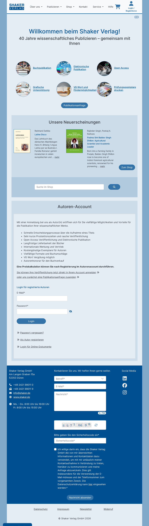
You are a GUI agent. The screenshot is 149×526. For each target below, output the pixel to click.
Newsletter (86, 509)
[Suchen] (114, 187)
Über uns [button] (35, 6)
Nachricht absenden (80, 497)
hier (90, 484)
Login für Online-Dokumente (35, 346)
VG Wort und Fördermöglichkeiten (85, 88)
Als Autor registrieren (32, 339)
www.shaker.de (21, 397)
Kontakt (83, 6)
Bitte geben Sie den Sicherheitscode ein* (76, 434)
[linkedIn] (125, 378)
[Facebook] (125, 385)
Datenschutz (41, 509)
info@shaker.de (21, 392)
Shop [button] (69, 6)
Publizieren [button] (53, 6)
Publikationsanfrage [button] (74, 105)
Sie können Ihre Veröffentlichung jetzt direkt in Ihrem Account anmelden (56, 272)
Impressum (63, 509)
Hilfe (111, 6)
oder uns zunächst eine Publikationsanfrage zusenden (46, 277)
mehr (57, 157)
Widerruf (108, 509)
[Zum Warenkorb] (117, 6)
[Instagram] (125, 392)
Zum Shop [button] (127, 167)
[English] (136, 16)
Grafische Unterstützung (41, 88)
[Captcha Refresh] (96, 425)
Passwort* (22, 305)
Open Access (121, 67)
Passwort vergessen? (32, 332)
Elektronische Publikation (81, 68)
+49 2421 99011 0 (23, 384)
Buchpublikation (42, 67)
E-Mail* (21, 292)
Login (31, 321)
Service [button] (97, 6)
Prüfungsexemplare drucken (125, 88)
